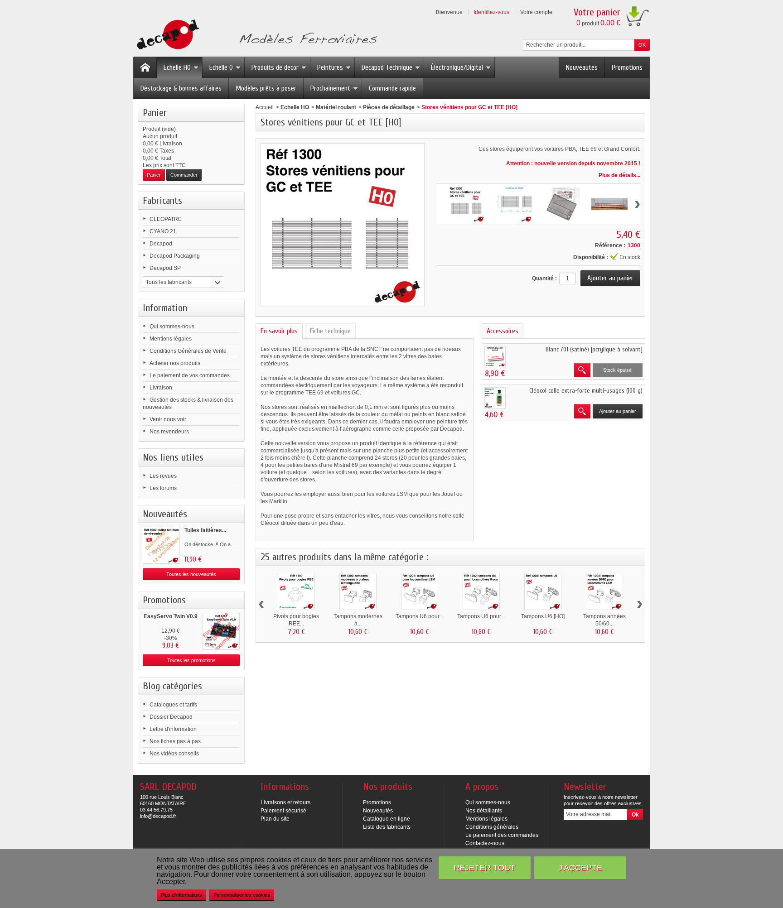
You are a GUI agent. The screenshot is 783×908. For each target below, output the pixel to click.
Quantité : (544, 278)
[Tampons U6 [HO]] (543, 591)
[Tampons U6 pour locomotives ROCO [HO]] (481, 591)
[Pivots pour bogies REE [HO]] (296, 591)
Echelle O (221, 67)
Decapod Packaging (175, 256)
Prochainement (330, 88)
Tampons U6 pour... (419, 616)
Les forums (163, 488)
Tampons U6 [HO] (543, 616)
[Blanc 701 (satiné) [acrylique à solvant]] (495, 356)
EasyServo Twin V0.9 (171, 616)
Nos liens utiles (173, 457)
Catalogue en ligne (386, 819)
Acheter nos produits (175, 363)
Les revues (163, 476)
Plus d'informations (181, 895)
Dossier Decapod (171, 717)
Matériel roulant (336, 107)
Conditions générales (491, 827)
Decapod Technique (387, 67)
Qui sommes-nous (172, 326)
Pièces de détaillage (389, 107)
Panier (155, 113)
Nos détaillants (483, 810)
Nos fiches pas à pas (175, 741)
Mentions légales (171, 339)
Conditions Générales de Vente (188, 351)
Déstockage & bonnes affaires (181, 88)
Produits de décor (275, 67)
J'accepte (580, 867)
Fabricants (162, 201)
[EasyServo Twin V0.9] (221, 631)
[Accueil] (145, 67)
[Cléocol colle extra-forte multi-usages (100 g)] (495, 397)
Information (165, 308)
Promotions (627, 67)
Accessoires (502, 331)
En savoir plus (279, 331)
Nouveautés (582, 67)
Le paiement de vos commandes (190, 375)
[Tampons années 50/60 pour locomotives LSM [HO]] (604, 591)
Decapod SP (165, 268)
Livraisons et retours (285, 802)
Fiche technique (330, 331)
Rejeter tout (484, 867)
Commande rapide (392, 88)
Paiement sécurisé (283, 810)
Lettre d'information (173, 729)
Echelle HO (177, 67)
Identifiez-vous (491, 12)
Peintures (330, 67)
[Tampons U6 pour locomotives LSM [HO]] (419, 591)
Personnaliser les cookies (241, 895)
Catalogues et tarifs (173, 704)
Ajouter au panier (617, 411)
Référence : (610, 245)
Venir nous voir (168, 419)
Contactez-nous (484, 843)
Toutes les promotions (191, 660)
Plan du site (275, 819)
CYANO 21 (163, 231)
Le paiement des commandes (501, 835)
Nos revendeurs (169, 431)
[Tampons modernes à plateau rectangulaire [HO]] (358, 591)
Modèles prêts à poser (266, 88)
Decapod (161, 243)
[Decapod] (255, 35)
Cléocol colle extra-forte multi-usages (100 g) (586, 390)
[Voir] (582, 370)
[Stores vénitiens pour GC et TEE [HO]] (467, 204)
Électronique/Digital (457, 67)
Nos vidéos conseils (174, 753)
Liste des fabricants (387, 827)
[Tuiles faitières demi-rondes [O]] (161, 545)
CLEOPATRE (166, 219)
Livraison (161, 387)
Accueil (265, 107)
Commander (184, 175)
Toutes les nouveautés (191, 574)
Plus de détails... (619, 175)
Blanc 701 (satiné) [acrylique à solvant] (594, 349)
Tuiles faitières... (205, 530)
